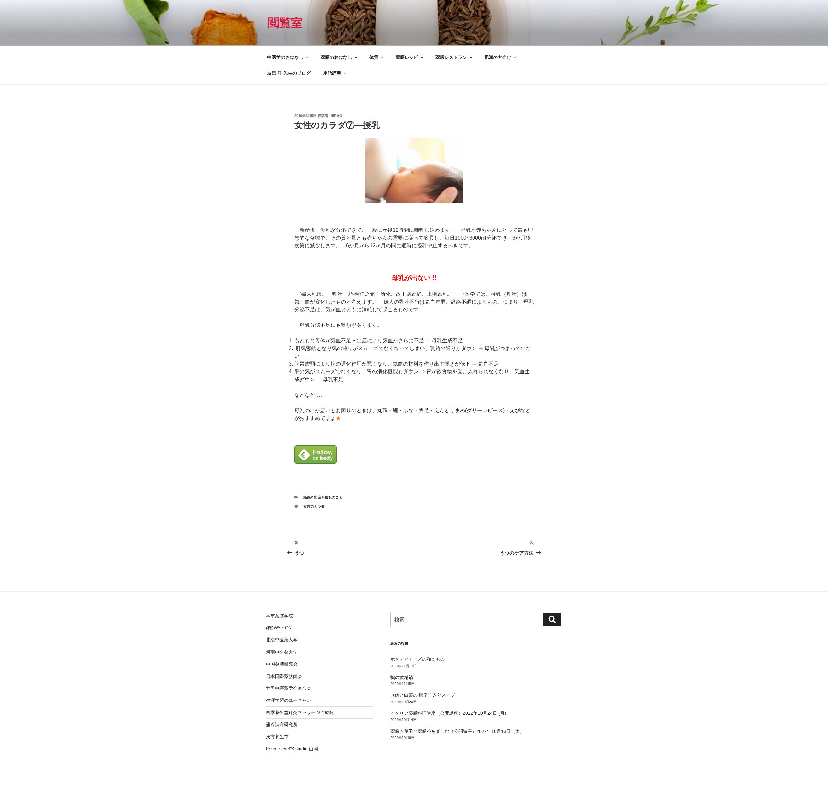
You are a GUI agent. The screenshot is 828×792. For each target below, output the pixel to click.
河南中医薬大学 (282, 652)
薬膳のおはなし (336, 57)
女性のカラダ (314, 506)
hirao (336, 116)
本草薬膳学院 (279, 615)
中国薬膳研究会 (282, 664)
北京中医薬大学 (282, 639)
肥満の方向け (497, 57)
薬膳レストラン (451, 57)
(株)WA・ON (279, 627)
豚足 (424, 410)
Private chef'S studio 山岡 (292, 748)
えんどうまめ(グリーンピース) (469, 410)
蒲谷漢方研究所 (282, 724)
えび (515, 410)
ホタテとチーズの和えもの (417, 659)
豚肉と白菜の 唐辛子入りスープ (422, 695)
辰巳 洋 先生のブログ (288, 73)
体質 (373, 57)
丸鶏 (382, 410)
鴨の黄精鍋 (401, 677)
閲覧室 (285, 22)
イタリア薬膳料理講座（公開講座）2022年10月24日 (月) (448, 713)
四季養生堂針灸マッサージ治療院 (300, 712)
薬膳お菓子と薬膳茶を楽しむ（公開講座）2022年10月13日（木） (457, 731)
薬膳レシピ (407, 57)
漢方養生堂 (277, 736)
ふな (408, 410)
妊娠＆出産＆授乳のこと (323, 497)
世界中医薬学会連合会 (288, 688)
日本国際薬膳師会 (284, 676)
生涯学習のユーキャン (288, 700)
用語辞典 (332, 73)
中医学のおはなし (285, 57)
